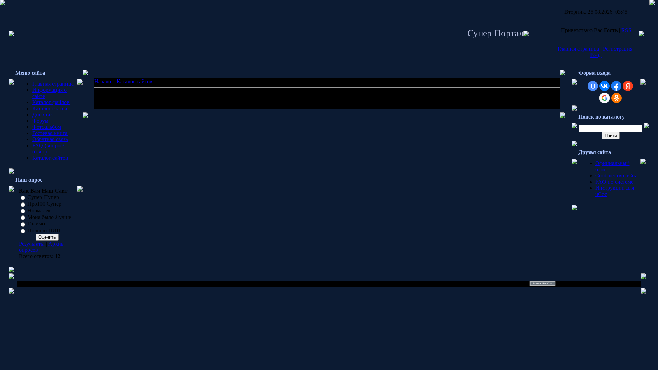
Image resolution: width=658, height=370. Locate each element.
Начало (102, 81)
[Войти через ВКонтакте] (604, 86)
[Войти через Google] (604, 97)
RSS (626, 30)
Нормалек (39, 210)
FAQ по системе (614, 182)
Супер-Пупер (43, 197)
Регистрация (617, 49)
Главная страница (578, 49)
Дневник (42, 115)
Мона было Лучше (49, 217)
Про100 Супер (44, 204)
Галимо (36, 224)
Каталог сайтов (50, 158)
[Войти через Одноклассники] (616, 98)
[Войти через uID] (593, 86)
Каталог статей (50, 108)
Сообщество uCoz (616, 175)
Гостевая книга (50, 133)
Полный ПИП (44, 230)
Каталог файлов (51, 102)
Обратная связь (50, 139)
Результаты (32, 244)
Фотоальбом (46, 127)
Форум (40, 121)
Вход (596, 55)
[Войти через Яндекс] (628, 86)
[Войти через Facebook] (616, 86)
